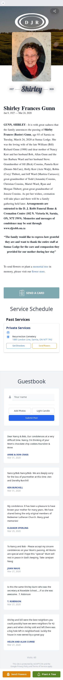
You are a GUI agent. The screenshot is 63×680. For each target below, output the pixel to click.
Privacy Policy (23, 666)
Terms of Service (40, 666)
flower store (38, 271)
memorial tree (40, 266)
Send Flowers (44, 345)
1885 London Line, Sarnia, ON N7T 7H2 (32, 339)
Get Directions (19, 345)
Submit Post (31, 417)
